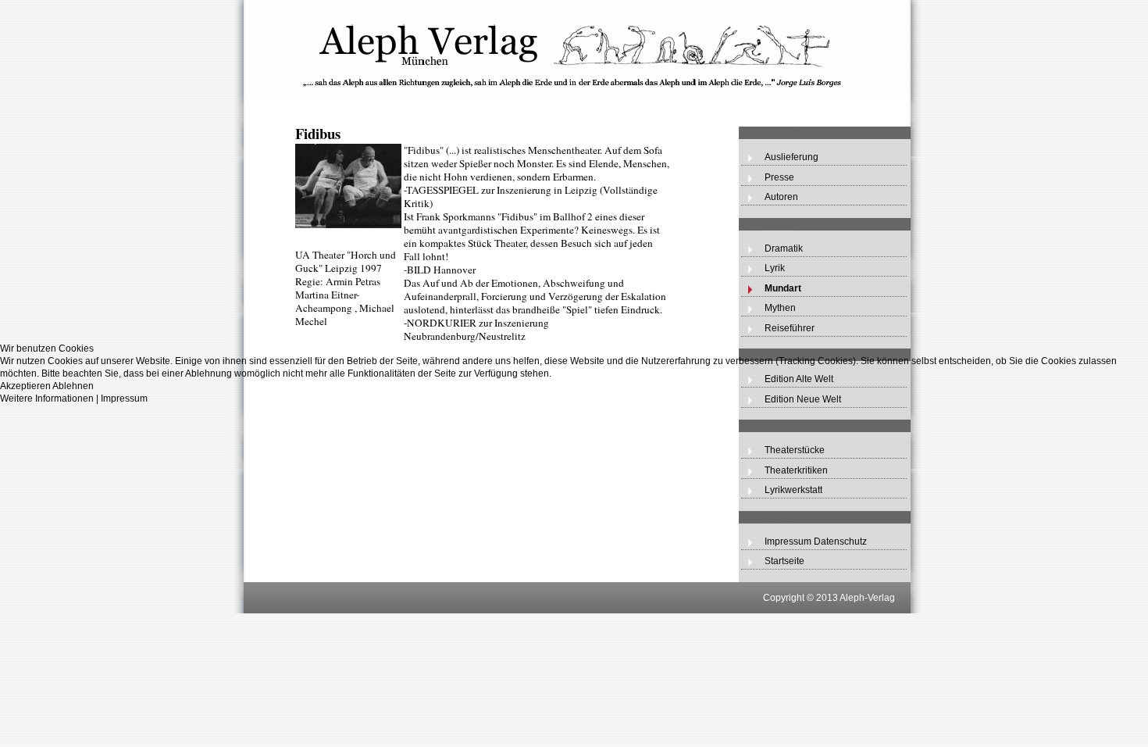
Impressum (124, 398)
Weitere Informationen (47, 398)
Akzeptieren (25, 386)
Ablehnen (73, 386)
